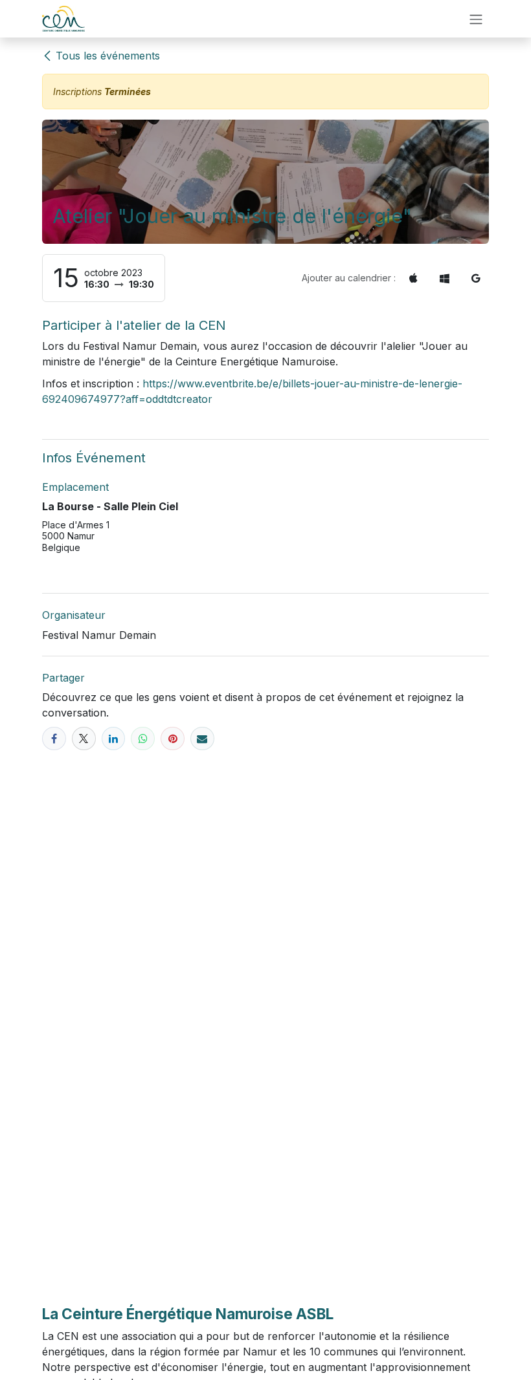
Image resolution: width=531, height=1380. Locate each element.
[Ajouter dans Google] (476, 278)
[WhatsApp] (143, 739)
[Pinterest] (173, 739)
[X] (84, 739)
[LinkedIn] (114, 739)
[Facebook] (54, 739)
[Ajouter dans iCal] (413, 278)
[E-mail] (202, 739)
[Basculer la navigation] (476, 18)
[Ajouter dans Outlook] (444, 278)
